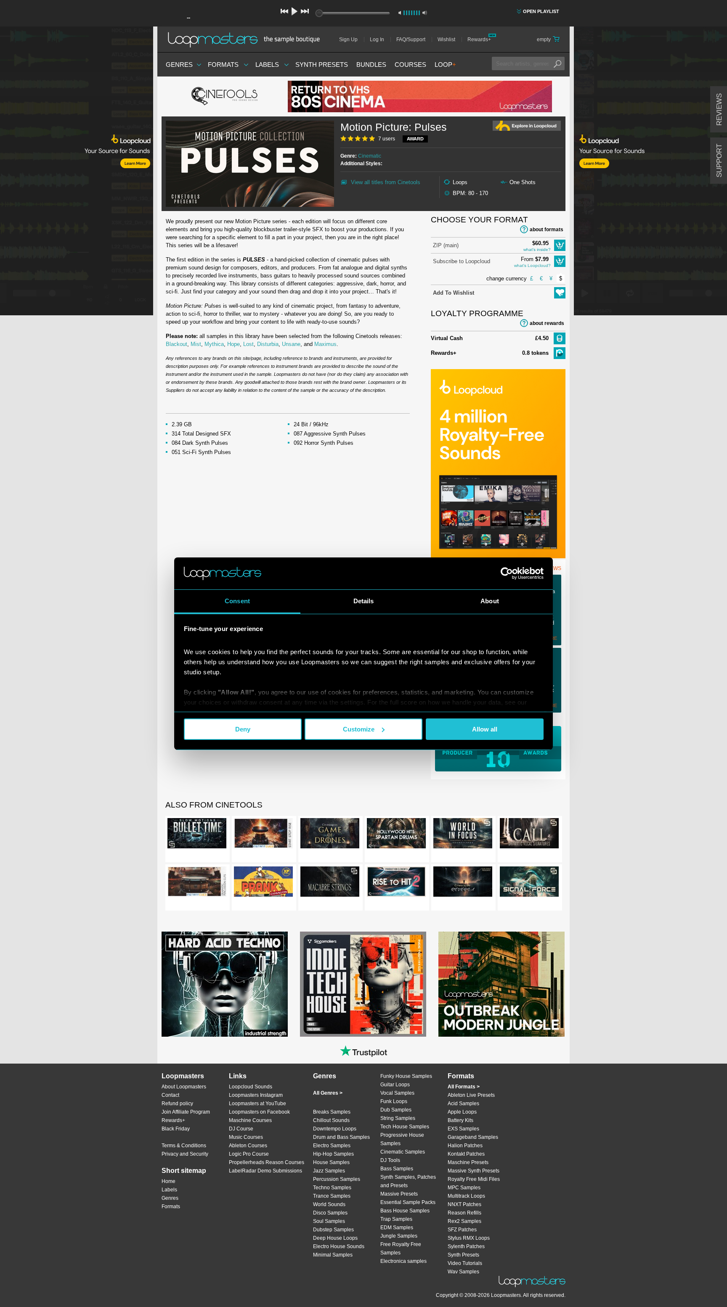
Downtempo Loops (334, 1129)
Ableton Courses (248, 1146)
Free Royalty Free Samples (400, 1248)
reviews (719, 109)
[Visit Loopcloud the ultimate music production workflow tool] (498, 556)
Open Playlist (541, 11)
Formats (223, 64)
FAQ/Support (410, 39)
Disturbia (268, 344)
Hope (233, 344)
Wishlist (446, 39)
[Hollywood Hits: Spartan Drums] (396, 835)
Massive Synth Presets (473, 1171)
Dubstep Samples (333, 1230)
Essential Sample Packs (407, 1202)
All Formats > (464, 1087)
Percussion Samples (336, 1179)
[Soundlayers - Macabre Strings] (329, 883)
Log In (377, 39)
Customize (358, 729)
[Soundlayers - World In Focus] (462, 835)
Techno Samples (332, 1188)
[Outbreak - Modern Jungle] (501, 984)
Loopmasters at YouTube (257, 1103)
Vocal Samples (397, 1093)
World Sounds (329, 1204)
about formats (546, 229)
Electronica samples (403, 1261)
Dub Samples (395, 1110)
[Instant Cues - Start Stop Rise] (263, 835)
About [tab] (489, 601)
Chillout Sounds (331, 1120)
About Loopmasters (184, 1087)
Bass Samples (396, 1169)
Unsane (291, 344)
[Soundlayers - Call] (529, 835)
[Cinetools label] (225, 97)
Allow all (484, 729)
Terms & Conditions (184, 1146)
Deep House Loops (335, 1238)
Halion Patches (465, 1146)
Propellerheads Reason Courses (266, 1162)
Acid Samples (463, 1103)
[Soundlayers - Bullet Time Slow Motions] (196, 835)
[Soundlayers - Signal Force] (529, 883)
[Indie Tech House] (363, 984)
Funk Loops (393, 1101)
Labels (267, 64)
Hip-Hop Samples (333, 1154)
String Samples (397, 1118)
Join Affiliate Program (186, 1112)
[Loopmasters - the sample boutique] (247, 39)
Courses (410, 64)
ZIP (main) (446, 245)
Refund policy (177, 1103)
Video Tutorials (465, 1263)
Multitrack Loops (466, 1196)
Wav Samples (463, 1272)
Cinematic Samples (402, 1152)
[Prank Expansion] (263, 883)
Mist (196, 344)
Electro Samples (331, 1146)
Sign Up (348, 39)
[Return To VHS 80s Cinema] (420, 96)
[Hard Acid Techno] (225, 984)
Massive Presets (399, 1194)
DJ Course (241, 1129)
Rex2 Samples (464, 1221)
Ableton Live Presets (471, 1095)
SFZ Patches (462, 1230)
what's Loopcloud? (532, 265)
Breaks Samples (331, 1112)
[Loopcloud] (76, 172)
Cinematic (369, 156)
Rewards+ (479, 39)
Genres (179, 64)
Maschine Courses (250, 1120)
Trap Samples (396, 1219)
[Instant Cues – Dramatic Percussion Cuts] (196, 883)
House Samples (331, 1162)
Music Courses (246, 1137)
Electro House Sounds (338, 1246)
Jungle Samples (398, 1236)
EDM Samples (396, 1227)
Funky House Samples (406, 1076)
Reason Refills (464, 1213)
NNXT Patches (464, 1204)
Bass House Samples (405, 1211)
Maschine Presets (468, 1162)
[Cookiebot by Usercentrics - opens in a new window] (507, 573)
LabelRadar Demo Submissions (265, 1171)
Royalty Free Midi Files (474, 1179)
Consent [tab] (237, 601)
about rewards (547, 323)
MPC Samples (464, 1188)
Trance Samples (331, 1196)
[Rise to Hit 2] (396, 883)
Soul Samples (329, 1221)
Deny (242, 729)
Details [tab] (363, 601)
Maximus (325, 344)
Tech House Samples (404, 1127)
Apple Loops (462, 1112)
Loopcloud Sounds (250, 1087)
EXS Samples (463, 1129)
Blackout (176, 344)
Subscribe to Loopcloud (461, 261)
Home (168, 1181)
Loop (445, 64)
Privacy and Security (185, 1154)
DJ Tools (390, 1160)
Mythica (214, 344)
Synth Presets (321, 64)
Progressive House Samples (402, 1139)
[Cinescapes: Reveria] (462, 883)
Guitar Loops (395, 1085)
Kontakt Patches (466, 1154)
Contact (170, 1095)
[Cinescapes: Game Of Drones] (329, 835)
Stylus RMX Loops (469, 1238)
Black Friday (176, 1129)
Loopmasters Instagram (256, 1095)
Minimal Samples (333, 1255)
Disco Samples (330, 1213)
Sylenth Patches (466, 1246)
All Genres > (327, 1093)
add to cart (559, 245)
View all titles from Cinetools (385, 182)
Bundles (371, 64)
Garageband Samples (473, 1137)
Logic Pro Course (249, 1154)
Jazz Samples (329, 1171)
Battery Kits (460, 1120)
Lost (248, 344)
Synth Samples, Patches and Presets (408, 1181)
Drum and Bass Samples (341, 1137)
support (719, 160)
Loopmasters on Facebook (259, 1112)
